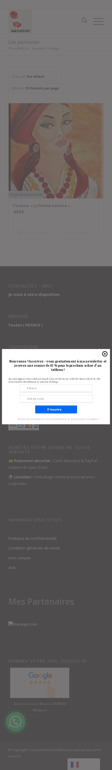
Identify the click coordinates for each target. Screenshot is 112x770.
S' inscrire (54, 410)
